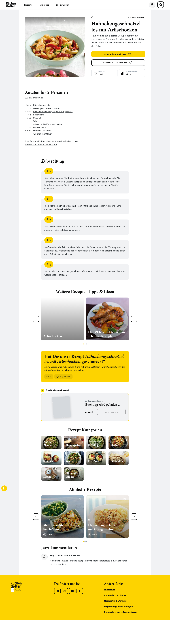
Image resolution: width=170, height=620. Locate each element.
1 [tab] (83, 344)
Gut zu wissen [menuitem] (62, 4)
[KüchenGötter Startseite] (11, 5)
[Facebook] (79, 591)
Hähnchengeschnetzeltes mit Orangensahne (105, 527)
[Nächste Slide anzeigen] (134, 319)
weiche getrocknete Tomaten (46, 108)
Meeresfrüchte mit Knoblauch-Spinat (61, 527)
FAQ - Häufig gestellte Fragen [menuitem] (118, 606)
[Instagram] (57, 591)
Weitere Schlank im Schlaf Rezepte (41, 144)
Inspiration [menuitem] (44, 4)
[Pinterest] (65, 591)
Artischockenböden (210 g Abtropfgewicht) (53, 111)
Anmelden (74, 555)
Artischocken (52, 336)
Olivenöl (37, 118)
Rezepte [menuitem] (28, 4)
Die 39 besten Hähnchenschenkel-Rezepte (106, 334)
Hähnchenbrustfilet (42, 105)
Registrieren (56, 555)
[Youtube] (72, 591)
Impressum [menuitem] (109, 589)
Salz (35, 121)
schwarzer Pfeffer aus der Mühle (47, 124)
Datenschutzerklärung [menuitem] (115, 595)
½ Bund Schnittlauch (42, 133)
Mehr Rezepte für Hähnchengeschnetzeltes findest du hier (51, 141)
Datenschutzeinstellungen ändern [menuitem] (120, 612)
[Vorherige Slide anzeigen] (36, 319)
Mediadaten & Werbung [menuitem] (115, 600)
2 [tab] (85, 344)
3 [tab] (86, 344)
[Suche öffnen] (160, 4)
